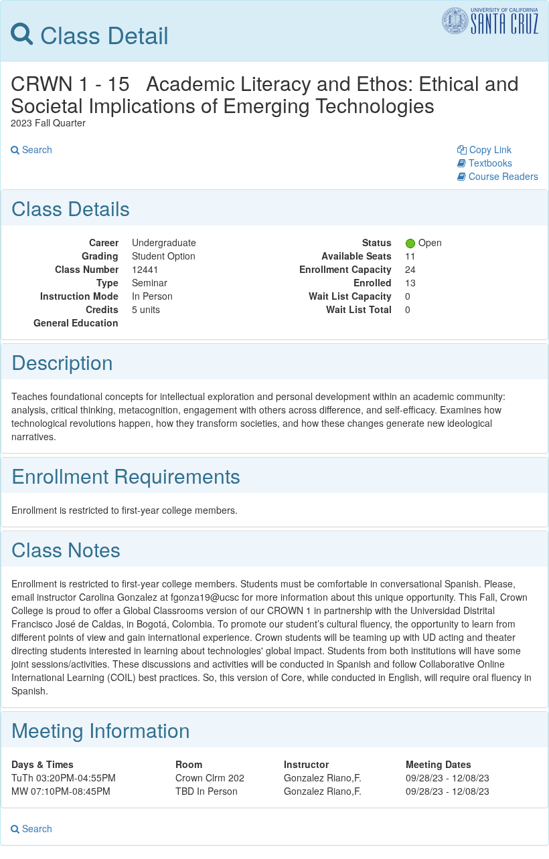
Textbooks (489, 162)
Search (35, 149)
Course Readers (502, 176)
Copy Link (489, 149)
